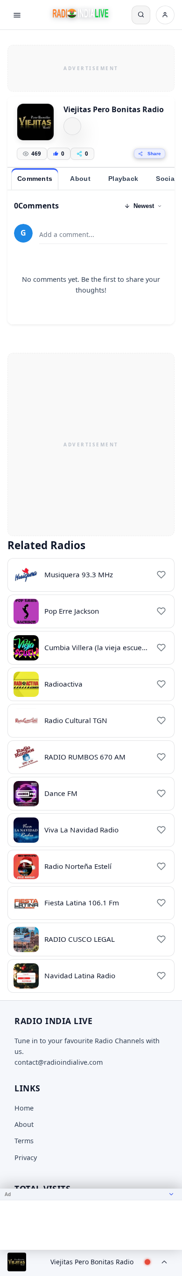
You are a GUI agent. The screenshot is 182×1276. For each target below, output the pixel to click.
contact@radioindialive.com (58, 1062)
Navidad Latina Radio (79, 975)
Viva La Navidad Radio (81, 829)
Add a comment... (66, 234)
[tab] (34, 179)
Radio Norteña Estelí (78, 866)
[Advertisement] (91, 66)
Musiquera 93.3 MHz (78, 574)
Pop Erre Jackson (71, 611)
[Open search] (141, 15)
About (24, 1124)
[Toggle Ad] (171, 1194)
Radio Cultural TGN (75, 720)
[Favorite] (161, 574)
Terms (24, 1140)
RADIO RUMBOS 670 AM (85, 756)
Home (24, 1108)
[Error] (72, 126)
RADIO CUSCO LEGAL (79, 939)
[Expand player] (164, 1262)
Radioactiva (63, 683)
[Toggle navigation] (16, 15)
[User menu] (165, 15)
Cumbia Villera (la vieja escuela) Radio (107, 647)
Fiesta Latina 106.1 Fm (81, 902)
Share (154, 153)
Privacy (25, 1157)
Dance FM (60, 793)
